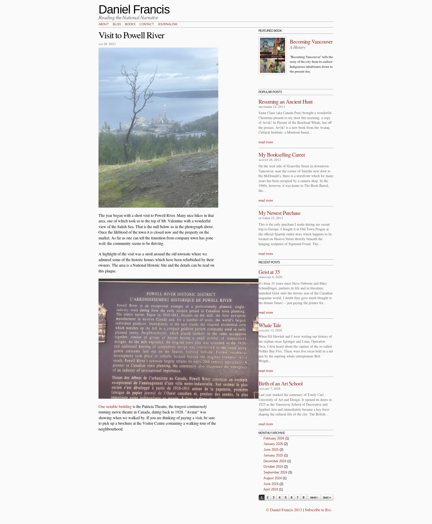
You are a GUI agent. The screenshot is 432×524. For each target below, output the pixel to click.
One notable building (115, 406)
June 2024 (271, 484)
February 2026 (274, 438)
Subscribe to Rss (318, 509)
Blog (117, 24)
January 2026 (273, 444)
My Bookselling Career (281, 154)
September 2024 (275, 472)
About (103, 24)
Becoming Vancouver (311, 41)
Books (130, 24)
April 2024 (271, 489)
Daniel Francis (134, 9)
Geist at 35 (269, 271)
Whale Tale (269, 325)
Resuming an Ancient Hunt (285, 101)
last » (327, 497)
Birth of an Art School (280, 383)
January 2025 (273, 455)
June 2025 (271, 449)
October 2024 (273, 466)
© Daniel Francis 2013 (284, 509)
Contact (147, 24)
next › (314, 497)
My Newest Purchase (279, 212)
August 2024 (273, 478)
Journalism (167, 24)
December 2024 (275, 461)
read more (265, 142)
